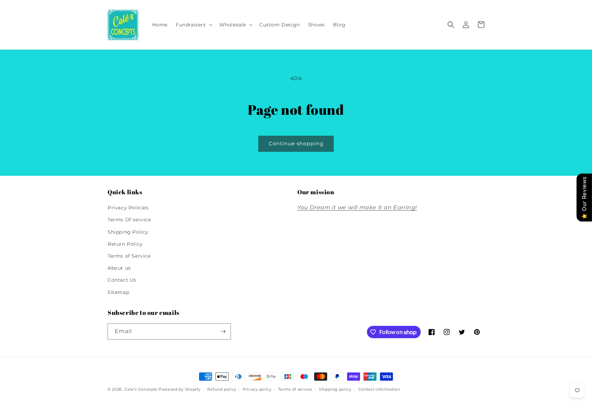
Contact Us (122, 280)
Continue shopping (296, 143)
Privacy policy (257, 389)
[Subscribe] (223, 331)
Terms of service (295, 389)
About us (119, 268)
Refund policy (221, 389)
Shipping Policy (128, 232)
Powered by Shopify (180, 389)
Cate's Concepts (141, 389)
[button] (193, 24)
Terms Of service (129, 220)
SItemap (118, 292)
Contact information (379, 389)
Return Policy (125, 244)
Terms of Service (129, 256)
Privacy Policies (128, 208)
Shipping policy (335, 389)
